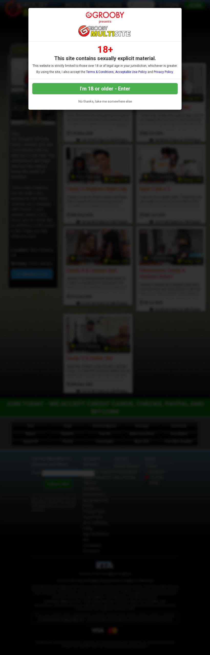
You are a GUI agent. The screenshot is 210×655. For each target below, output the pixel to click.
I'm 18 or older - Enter (105, 89)
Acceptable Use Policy (131, 72)
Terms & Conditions (100, 72)
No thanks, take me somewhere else (105, 101)
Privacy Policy (163, 72)
